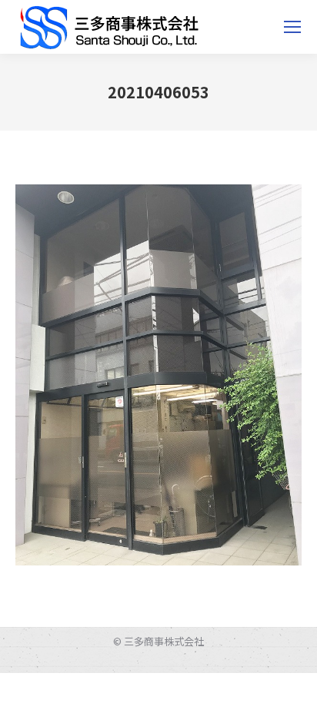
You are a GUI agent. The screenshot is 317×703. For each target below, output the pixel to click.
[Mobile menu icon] (292, 27)
